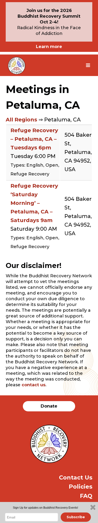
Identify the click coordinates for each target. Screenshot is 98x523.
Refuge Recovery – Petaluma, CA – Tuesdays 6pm (34, 139)
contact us (33, 384)
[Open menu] (87, 65)
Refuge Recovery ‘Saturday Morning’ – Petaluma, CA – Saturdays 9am (34, 203)
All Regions (21, 119)
